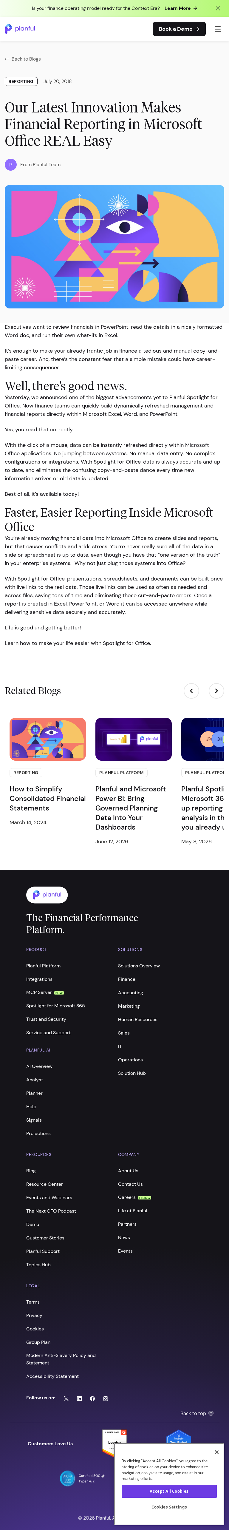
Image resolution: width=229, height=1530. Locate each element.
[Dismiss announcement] (218, 8)
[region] (169, 1484)
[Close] (216, 1452)
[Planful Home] (108, 895)
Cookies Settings (169, 1507)
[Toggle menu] (218, 29)
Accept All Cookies (169, 1491)
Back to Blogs (26, 59)
